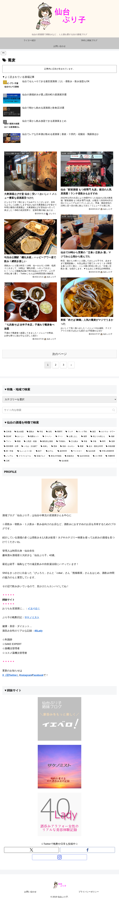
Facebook (37, 675)
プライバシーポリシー (89, 892)
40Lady (38, 630)
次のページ (59, 354)
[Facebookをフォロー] (87, 850)
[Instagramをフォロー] (59, 857)
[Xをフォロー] (31, 850)
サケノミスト (32, 617)
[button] (113, 410)
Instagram (26, 675)
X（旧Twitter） (10, 675)
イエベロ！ (34, 608)
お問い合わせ (30, 892)
